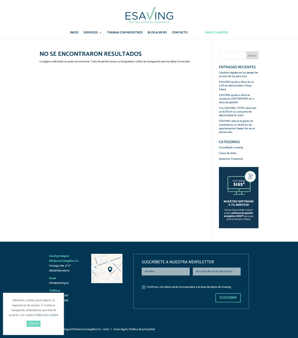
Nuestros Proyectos (231, 159)
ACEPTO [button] (33, 324)
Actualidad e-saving (231, 147)
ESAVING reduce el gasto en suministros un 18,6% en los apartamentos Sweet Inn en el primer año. (237, 127)
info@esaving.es (59, 283)
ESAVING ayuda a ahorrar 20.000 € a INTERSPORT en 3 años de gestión (236, 99)
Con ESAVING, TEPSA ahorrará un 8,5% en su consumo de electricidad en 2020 (237, 112)
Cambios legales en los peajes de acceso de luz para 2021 (238, 74)
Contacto (180, 33)
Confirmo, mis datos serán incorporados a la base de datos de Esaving (189, 287)
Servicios (91, 33)
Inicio (74, 33)
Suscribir (228, 298)
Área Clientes (216, 33)
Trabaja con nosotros (125, 33)
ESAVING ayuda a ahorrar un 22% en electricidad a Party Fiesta (236, 86)
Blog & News (157, 33)
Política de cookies (46, 315)
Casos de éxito (227, 153)
